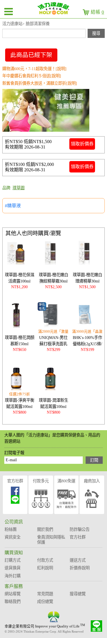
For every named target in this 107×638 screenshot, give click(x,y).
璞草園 (19, 188)
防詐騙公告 (80, 529)
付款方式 (45, 560)
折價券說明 (80, 568)
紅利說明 (45, 568)
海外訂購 (13, 576)
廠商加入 (92, 481)
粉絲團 (11, 529)
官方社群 (15, 481)
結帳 (97, 12)
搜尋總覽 (78, 594)
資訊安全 (13, 537)
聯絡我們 (13, 601)
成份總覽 (45, 601)
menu (8, 11)
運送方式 (78, 560)
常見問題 (45, 594)
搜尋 (96, 33)
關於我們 (45, 529)
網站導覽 (13, 594)
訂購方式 (13, 560)
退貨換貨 (13, 568)
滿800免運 (66, 481)
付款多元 (41, 481)
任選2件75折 (19, 394)
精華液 (14, 205)
